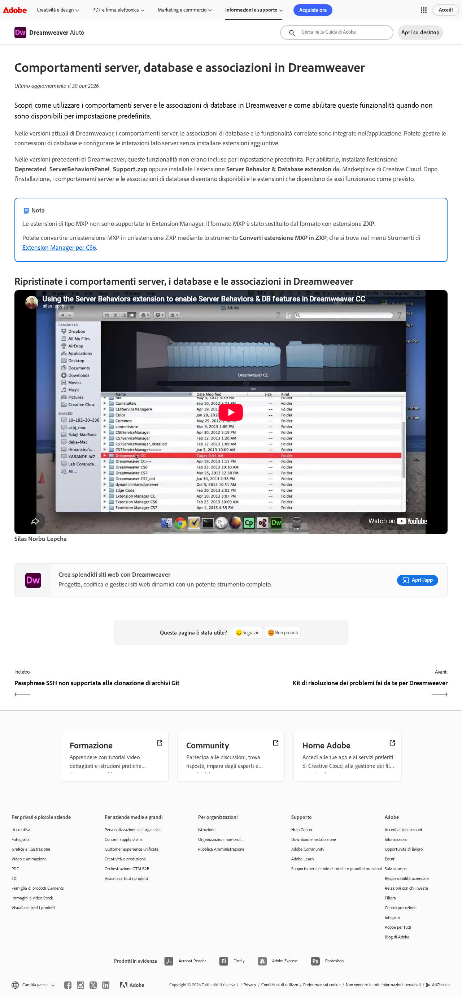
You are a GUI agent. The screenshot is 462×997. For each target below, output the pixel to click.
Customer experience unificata (131, 849)
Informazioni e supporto (251, 10)
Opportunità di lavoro (404, 849)
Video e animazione (29, 858)
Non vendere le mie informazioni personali (383, 984)
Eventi (390, 858)
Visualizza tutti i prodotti (33, 907)
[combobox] (336, 32)
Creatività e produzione (125, 858)
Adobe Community (307, 849)
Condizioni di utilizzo (279, 984)
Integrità (392, 917)
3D (14, 878)
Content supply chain (123, 839)
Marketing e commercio (182, 10)
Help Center (302, 829)
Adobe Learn (302, 858)
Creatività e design (55, 10)
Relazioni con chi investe (406, 888)
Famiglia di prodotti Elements (38, 888)
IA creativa (21, 829)
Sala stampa (396, 868)
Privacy (250, 984)
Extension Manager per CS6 (59, 248)
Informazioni (396, 839)
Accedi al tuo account (403, 829)
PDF (15, 868)
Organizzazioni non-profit (220, 839)
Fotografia (21, 839)
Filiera (390, 898)
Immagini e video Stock (32, 898)
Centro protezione (401, 907)
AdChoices (441, 984)
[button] (424, 10)
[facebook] (67, 985)
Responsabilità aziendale (407, 878)
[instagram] (80, 985)
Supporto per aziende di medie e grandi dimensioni (327, 868)
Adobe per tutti (398, 927)
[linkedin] (105, 985)
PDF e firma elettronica (115, 10)
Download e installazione (313, 839)
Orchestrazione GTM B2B (127, 868)
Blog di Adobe (397, 937)
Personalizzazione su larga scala (133, 829)
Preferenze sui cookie (322, 984)
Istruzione (206, 829)
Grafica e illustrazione (31, 849)
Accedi (446, 10)
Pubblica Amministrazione (221, 849)
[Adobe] (15, 10)
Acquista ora (313, 10)
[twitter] (93, 985)
